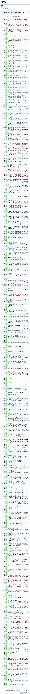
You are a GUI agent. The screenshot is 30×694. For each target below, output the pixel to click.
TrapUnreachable (23, 261)
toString (9, 362)
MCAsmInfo (11, 161)
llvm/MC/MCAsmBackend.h (20, 69)
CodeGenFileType (11, 351)
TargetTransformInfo (13, 269)
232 (3, 527)
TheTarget (17, 129)
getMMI (23, 554)
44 (3, 113)
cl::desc (11, 118)
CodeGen (6, 8)
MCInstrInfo (15, 405)
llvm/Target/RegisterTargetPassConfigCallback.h (17, 95)
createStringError (21, 429)
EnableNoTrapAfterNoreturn (19, 263)
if (8, 263)
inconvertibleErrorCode (14, 481)
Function (23, 272)
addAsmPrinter (16, 553)
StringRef (23, 243)
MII (9, 134)
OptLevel (14, 257)
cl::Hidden (18, 107)
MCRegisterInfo (16, 403)
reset (18, 461)
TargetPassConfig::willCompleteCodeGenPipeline (17, 551)
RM (13, 248)
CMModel (14, 256)
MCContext (10, 353)
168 (3, 388)
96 (3, 241)
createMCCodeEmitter (15, 473)
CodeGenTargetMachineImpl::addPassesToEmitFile (17, 528)
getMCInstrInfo (15, 644)
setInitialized (20, 337)
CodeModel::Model (14, 249)
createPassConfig (14, 300)
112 (3, 270)
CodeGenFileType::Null (18, 511)
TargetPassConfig (16, 284)
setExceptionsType (22, 233)
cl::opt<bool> (15, 104)
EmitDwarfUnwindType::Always (18, 628)
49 (3, 127)
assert (10, 132)
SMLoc (23, 361)
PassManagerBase (19, 343)
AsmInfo (10, 237)
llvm (18, 102)
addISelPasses (22, 332)
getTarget (13, 373)
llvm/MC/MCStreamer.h (19, 83)
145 (3, 342)
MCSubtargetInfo (17, 398)
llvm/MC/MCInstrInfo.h (20, 77)
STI (9, 152)
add (11, 306)
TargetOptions (15, 247)
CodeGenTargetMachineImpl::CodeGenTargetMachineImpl (17, 241)
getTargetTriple (15, 130)
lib (1, 8)
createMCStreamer (16, 357)
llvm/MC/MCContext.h (19, 73)
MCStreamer (12, 454)
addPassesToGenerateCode (14, 285)
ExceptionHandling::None (17, 232)
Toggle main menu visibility (2, 6)
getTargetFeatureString (14, 156)
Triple (23, 244)
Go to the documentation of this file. (10, 16)
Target (15, 243)
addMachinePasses (21, 336)
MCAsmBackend (13, 482)
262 (3, 590)
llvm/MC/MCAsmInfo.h (19, 70)
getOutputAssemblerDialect (17, 421)
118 (3, 285)
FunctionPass (12, 372)
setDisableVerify (21, 304)
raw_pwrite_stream (12, 346)
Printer (19, 372)
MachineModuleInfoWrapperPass (17, 292)
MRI (9, 129)
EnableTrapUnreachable (16, 106)
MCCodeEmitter (13, 472)
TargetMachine (15, 252)
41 (3, 106)
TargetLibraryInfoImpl (15, 313)
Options (24, 164)
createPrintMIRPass (21, 564)
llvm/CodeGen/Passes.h (20, 62)
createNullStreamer (14, 518)
